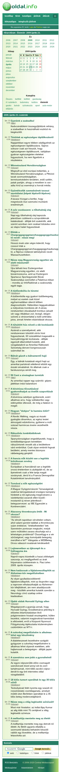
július (8, 74)
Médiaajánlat (10, 768)
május (8, 68)
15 (27, 64)
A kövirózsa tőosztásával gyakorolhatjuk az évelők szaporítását (32, 390)
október (9, 84)
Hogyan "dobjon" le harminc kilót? (30, 411)
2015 (22, 43)
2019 (52, 43)
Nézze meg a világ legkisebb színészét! (32, 702)
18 (37, 64)
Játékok (37, 16)
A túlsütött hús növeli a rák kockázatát (32, 324)
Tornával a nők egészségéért (27, 483)
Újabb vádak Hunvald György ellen (30, 601)
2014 (15, 43)
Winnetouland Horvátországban (28, 165)
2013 (8, 43)
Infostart (14, 168)
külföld (27, 99)
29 (27, 70)
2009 (30, 40)
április (9, 64)
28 (24, 70)
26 (40, 67)
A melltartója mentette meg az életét (30, 718)
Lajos (31, 27)
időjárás (9, 109)
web (12, 753)
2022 (22, 47)
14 (24, 64)
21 (24, 67)
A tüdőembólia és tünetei (25, 291)
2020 (8, 47)
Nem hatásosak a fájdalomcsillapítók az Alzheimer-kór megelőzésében (33, 571)
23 (30, 67)
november (10, 87)
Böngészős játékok (27, 22)
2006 (8, 40)
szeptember (11, 81)
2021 (15, 47)
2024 (37, 47)
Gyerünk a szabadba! (22, 120)
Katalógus (26, 16)
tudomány (24, 102)
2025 (44, 47)
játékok (48, 753)
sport (37, 105)
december (10, 90)
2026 (52, 47)
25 (37, 67)
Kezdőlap (9, 16)
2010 (37, 40)
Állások (46, 16)
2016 (30, 43)
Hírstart (41, 768)
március (9, 61)
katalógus (24, 753)
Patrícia (39, 27)
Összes (9, 99)
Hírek (17, 16)
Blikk (13, 123)
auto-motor (47, 105)
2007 (15, 40)
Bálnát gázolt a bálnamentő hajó (29, 355)
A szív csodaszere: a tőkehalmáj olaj (31, 210)
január (9, 55)
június (8, 71)
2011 (44, 40)
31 (24, 58)
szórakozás (27, 105)
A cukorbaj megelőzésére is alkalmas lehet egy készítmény (31, 633)
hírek (36, 753)
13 (21, 64)
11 (37, 61)
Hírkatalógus (10, 22)
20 (21, 67)
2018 (44, 43)
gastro (8, 105)
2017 (37, 43)
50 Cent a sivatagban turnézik (27, 375)
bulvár (17, 105)
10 (33, 61)
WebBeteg (15, 140)
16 (30, 64)
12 (40, 61)
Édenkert (15, 196)
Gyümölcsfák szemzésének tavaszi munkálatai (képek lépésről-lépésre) (30, 192)
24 (33, 67)
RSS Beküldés (11, 762)
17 (33, 64)
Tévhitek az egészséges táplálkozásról (32, 137)
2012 (52, 40)
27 (21, 70)
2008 (22, 40)
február (9, 58)
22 (27, 67)
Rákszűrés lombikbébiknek (26, 433)
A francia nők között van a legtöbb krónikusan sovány (30, 459)
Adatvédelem (27, 768)
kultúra (35, 102)
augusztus (10, 77)
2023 (30, 47)
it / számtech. (11, 102)
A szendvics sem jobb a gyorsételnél (31, 657)
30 (21, 58)
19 (40, 64)
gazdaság (37, 99)
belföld (18, 99)
